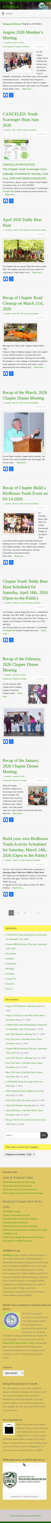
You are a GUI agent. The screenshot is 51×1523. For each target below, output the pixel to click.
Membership (7, 679)
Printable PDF (8, 192)
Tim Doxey (9, 230)
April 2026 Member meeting (18, 1105)
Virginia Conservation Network (16, 1215)
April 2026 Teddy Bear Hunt (18, 1100)
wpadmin (8, 42)
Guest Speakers (8, 46)
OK (42, 1135)
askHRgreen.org (10, 1233)
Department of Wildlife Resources (18, 1241)
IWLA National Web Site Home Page (19, 1182)
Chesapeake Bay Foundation (15, 1222)
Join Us (9, 989)
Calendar (10, 958)
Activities (10, 974)
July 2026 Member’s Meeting (19, 1034)
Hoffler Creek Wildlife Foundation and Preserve (24, 1237)
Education (27, 230)
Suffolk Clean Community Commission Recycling (25, 1230)
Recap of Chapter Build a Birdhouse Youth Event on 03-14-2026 (25, 493)
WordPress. (37, 1516)
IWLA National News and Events (17, 1186)
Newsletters (11, 953)
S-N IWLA (11, 6)
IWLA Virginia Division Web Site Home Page (23, 1193)
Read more (28, 89)
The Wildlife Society (12, 1211)
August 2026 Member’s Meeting (20, 1006)
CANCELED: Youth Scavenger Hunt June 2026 (21, 120)
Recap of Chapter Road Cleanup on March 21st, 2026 (23, 303)
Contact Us (11, 979)
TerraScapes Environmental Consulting (20, 1226)
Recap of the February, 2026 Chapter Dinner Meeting (22, 664)
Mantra (28, 1516)
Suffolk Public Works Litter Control (18, 1343)
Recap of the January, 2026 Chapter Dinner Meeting (21, 766)
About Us (10, 984)
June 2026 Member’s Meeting (19, 1058)
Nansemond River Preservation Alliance (20, 1219)
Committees (11, 963)
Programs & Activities (22, 46)
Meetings (10, 969)
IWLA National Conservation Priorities (20, 1189)
